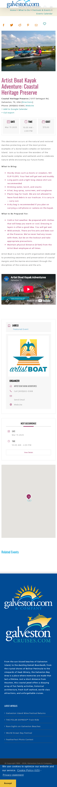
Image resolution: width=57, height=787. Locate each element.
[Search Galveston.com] (45, 7)
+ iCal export (7, 112)
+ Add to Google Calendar (14, 109)
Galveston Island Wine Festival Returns (26, 713)
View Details (28, 452)
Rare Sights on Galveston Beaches (23, 726)
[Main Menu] (51, 7)
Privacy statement (13, 775)
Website (30, 105)
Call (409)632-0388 (23, 391)
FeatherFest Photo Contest (19, 739)
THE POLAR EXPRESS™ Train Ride (22, 719)
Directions (27, 102)
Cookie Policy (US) (28, 770)
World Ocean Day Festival (19, 732)
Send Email (19, 399)
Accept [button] (8, 783)
